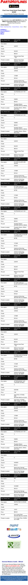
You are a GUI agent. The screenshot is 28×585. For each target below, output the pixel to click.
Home (1, 26)
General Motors (15, 26)
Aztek (21, 26)
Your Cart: (20, 18)
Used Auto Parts (7, 26)
